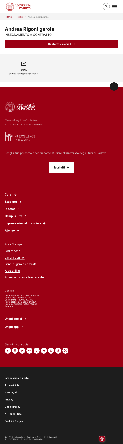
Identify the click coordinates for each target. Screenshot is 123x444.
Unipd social (13, 319)
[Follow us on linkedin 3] (22, 351)
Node (19, 16)
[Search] (106, 6)
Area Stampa (13, 244)
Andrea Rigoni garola (29, 29)
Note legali (11, 392)
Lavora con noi (15, 257)
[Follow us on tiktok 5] (37, 351)
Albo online (12, 271)
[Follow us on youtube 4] (29, 351)
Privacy (9, 399)
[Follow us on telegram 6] (44, 351)
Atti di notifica (13, 414)
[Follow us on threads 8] (58, 351)
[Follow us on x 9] (65, 351)
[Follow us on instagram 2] (15, 351)
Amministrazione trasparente (24, 277)
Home (8, 16)
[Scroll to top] (114, 86)
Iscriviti (59, 167)
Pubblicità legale (14, 421)
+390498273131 (25, 299)
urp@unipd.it (29, 301)
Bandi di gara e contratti (21, 264)
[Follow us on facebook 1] (8, 351)
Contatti (9, 306)
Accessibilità (12, 385)
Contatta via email (59, 43)
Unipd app (12, 327)
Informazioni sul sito (17, 378)
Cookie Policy (12, 406)
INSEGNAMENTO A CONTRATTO (28, 35)
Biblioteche (12, 251)
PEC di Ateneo (30, 304)
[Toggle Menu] (114, 6)
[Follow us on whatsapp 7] (51, 351)
